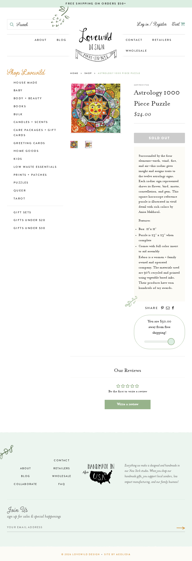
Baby (18, 90)
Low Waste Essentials (35, 167)
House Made (25, 83)
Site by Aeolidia (117, 554)
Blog (61, 40)
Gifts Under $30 (29, 228)
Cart (176, 23)
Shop (88, 74)
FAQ (61, 484)
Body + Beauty (28, 98)
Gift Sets (22, 212)
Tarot (19, 199)
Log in (142, 23)
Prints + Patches (30, 175)
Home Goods (26, 151)
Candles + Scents (31, 122)
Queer (20, 191)
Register (159, 23)
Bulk (18, 114)
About (41, 40)
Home (74, 74)
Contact (134, 40)
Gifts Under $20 (29, 220)
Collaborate (25, 484)
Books (20, 106)
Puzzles (21, 183)
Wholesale (136, 51)
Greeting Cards (29, 143)
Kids (18, 159)
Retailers (161, 40)
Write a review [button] (127, 404)
